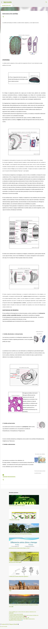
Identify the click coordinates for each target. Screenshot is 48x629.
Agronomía (8, 2)
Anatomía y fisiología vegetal (9, 476)
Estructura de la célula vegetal (15, 562)
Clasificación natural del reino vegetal (17, 505)
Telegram (11, 624)
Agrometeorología (6, 5)
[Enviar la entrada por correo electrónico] (3, 475)
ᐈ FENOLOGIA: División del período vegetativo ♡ (19, 576)
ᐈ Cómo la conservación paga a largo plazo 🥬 (19, 617)
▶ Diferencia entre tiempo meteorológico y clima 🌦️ (19, 548)
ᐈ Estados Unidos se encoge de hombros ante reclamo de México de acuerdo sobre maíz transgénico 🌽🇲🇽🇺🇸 (23, 616)
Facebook (4, 624)
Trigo (10, 590)
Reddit (15, 624)
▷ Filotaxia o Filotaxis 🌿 (14, 519)
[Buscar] (46, 2)
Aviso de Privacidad (3, 626)
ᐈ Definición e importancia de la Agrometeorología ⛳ (20, 533)
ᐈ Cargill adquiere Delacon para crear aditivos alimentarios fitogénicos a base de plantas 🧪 (22, 619)
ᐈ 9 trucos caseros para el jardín (16, 614)
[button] (3, 17)
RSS (7, 624)
